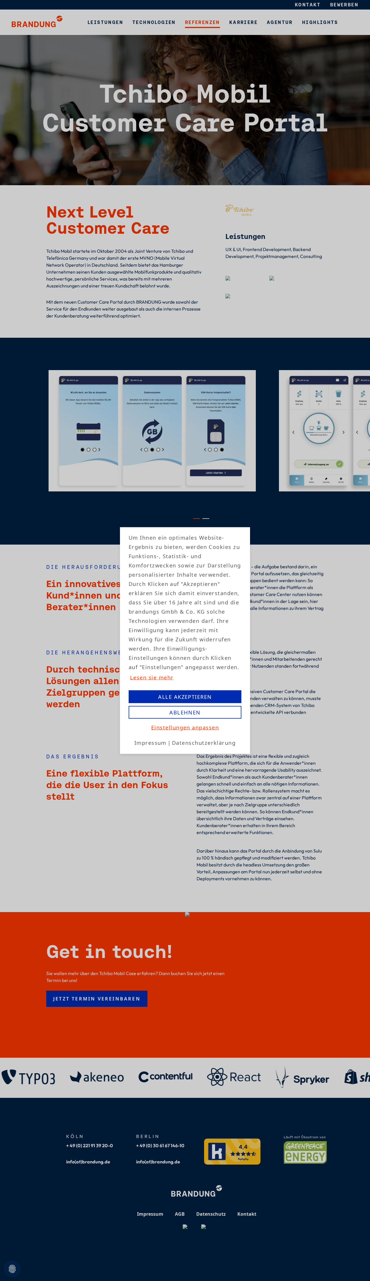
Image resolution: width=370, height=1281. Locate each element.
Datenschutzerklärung (204, 742)
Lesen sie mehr (151, 677)
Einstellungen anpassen (185, 727)
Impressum (150, 742)
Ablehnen (185, 712)
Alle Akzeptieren (185, 696)
